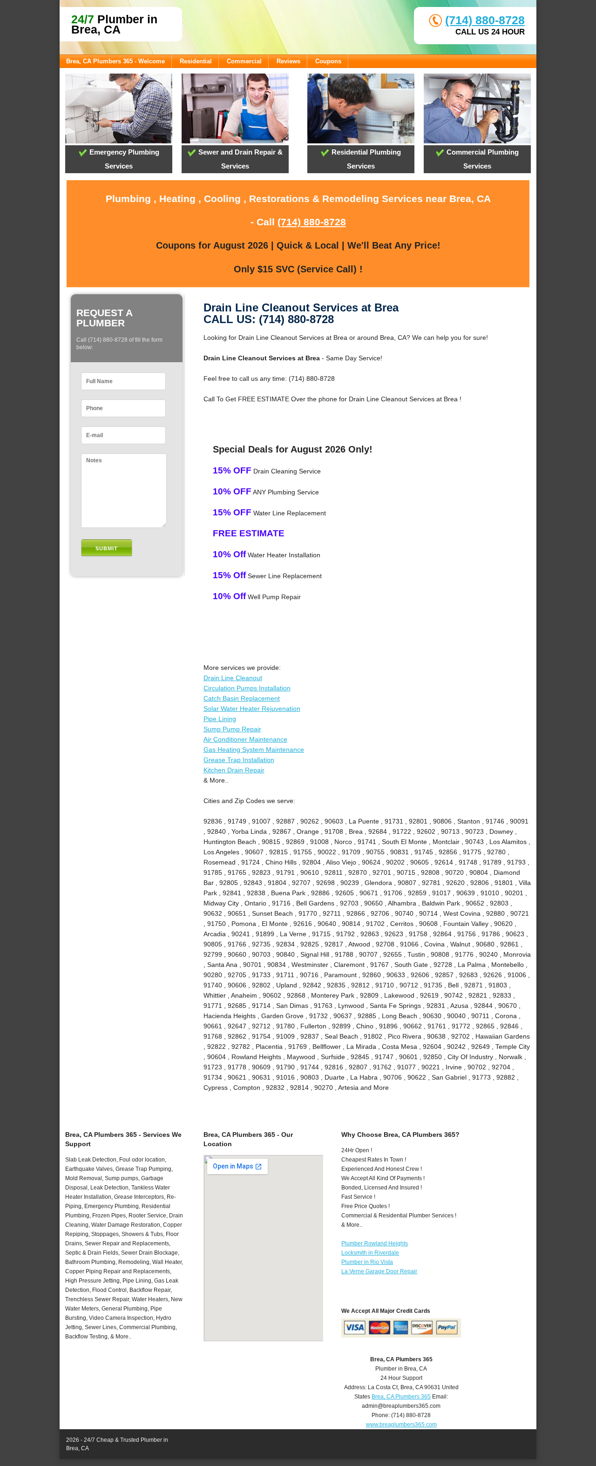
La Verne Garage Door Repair (379, 1271)
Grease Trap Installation (238, 759)
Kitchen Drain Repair (233, 770)
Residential (196, 61)
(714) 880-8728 (485, 20)
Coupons (328, 61)
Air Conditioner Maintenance (245, 739)
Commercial (244, 61)
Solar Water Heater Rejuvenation (251, 708)
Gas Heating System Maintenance (253, 749)
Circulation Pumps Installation (247, 688)
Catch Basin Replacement (241, 698)
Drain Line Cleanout (232, 678)
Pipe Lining (219, 719)
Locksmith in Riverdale (370, 1253)
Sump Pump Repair (232, 729)
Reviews (288, 61)
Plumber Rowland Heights (374, 1243)
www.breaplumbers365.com (401, 1424)
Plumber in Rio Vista (367, 1262)
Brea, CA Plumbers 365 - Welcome (115, 61)
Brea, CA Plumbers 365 (401, 1396)
